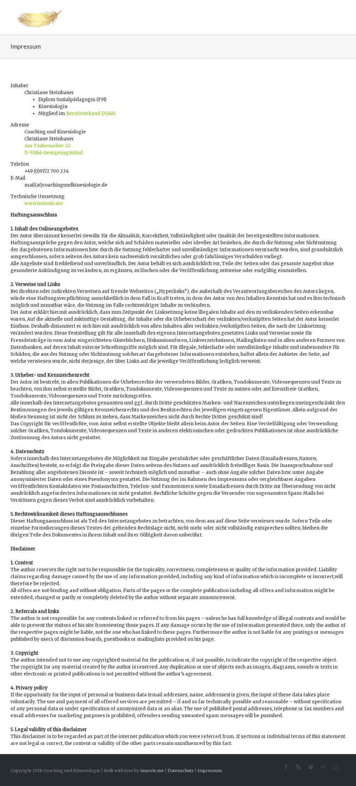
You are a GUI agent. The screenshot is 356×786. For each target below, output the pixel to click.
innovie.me (152, 770)
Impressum (209, 770)
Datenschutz (181, 770)
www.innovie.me (43, 203)
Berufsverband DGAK (90, 113)
